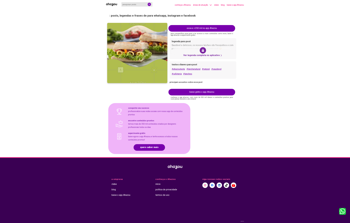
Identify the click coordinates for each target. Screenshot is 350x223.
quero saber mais (149, 147)
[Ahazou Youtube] (233, 185)
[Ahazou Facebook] (212, 185)
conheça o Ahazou (183, 5)
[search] (149, 4)
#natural (206, 69)
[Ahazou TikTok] (226, 185)
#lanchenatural (193, 69)
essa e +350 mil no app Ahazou (202, 28)
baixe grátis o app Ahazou (201, 92)
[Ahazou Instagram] (205, 185)
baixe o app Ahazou (235, 5)
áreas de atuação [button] (200, 5)
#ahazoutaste (178, 69)
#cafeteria (177, 74)
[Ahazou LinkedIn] (219, 185)
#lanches (187, 74)
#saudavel (216, 69)
